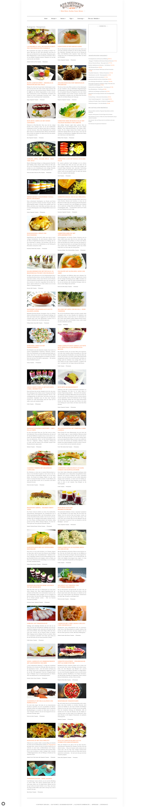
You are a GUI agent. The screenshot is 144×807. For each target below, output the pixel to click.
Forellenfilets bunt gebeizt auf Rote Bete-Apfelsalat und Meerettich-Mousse (72, 347)
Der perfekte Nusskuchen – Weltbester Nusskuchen (98, 72)
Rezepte (53, 18)
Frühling (28, 322)
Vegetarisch (32, 99)
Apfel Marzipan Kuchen (93, 67)
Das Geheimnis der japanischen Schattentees (97, 123)
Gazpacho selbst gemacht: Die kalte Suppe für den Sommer (100, 114)
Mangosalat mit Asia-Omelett (38, 740)
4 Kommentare (68, 486)
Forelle (32, 61)
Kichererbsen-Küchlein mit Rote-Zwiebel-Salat (98, 79)
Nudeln (33, 248)
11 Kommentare (38, 362)
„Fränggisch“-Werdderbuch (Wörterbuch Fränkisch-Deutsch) (100, 60)
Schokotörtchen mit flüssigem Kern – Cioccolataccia (99, 87)
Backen (63, 18)
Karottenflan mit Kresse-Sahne (70, 46)
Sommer (32, 602)
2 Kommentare (68, 175)
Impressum (95, 804)
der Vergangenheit (51, 744)
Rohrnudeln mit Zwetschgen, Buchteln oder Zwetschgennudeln (101, 93)
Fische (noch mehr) (30, 172)
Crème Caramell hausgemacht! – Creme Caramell (98, 99)
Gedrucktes (29, 602)
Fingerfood (60, 99)
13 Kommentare (70, 719)
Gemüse (28, 212)
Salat (28, 137)
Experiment (29, 248)
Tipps (71, 18)
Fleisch (63, 679)
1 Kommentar (42, 99)
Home (45, 18)
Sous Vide (35, 61)
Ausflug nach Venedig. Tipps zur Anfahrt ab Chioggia (99, 101)
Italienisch (29, 446)
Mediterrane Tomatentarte (68, 701)
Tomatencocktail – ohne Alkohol (39, 778)
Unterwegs (80, 18)
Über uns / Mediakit (93, 18)
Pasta (35, 248)
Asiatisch (28, 61)
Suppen (28, 99)
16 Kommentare (75, 679)
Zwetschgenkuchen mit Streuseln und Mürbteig (98, 58)
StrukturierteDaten (71, 250)
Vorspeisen (39, 61)
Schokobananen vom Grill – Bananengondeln (97, 75)
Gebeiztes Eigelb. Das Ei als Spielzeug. (72, 197)
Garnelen (64, 446)
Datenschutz (104, 804)
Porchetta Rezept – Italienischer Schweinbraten (98, 96)
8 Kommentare (38, 446)
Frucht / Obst (60, 446)
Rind (66, 679)
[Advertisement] (103, 39)
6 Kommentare (42, 212)
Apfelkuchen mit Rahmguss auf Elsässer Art (97, 91)
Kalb (31, 288)
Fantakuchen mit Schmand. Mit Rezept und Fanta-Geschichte (100, 69)
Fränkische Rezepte (34, 526)
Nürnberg (39, 526)
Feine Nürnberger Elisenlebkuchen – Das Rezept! (98, 81)
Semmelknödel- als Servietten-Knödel (96, 77)
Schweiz (68, 635)
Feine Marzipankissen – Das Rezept (95, 89)
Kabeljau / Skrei (60, 137)
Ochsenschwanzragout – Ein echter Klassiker (97, 103)
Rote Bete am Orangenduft (68, 387)
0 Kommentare (45, 61)
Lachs (59, 175)
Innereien (28, 288)
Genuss (35, 322)
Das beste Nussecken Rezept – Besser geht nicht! (98, 63)
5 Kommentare (44, 248)
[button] (3, 803)
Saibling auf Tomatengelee (37, 623)
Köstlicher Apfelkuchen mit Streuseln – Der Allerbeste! (99, 65)
